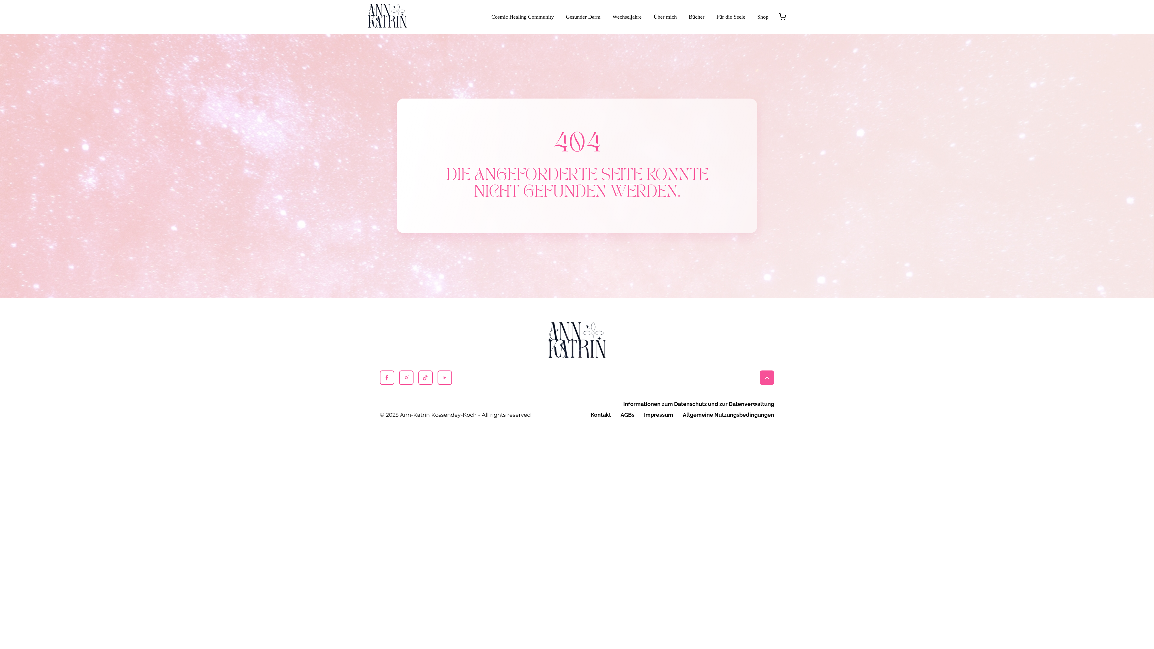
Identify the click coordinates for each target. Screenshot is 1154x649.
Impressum (658, 415)
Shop (762, 17)
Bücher (696, 17)
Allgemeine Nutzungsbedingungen (728, 415)
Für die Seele (730, 17)
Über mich (665, 17)
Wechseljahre (627, 17)
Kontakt (601, 415)
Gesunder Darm (583, 17)
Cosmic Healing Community (522, 17)
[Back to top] (767, 377)
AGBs (627, 415)
